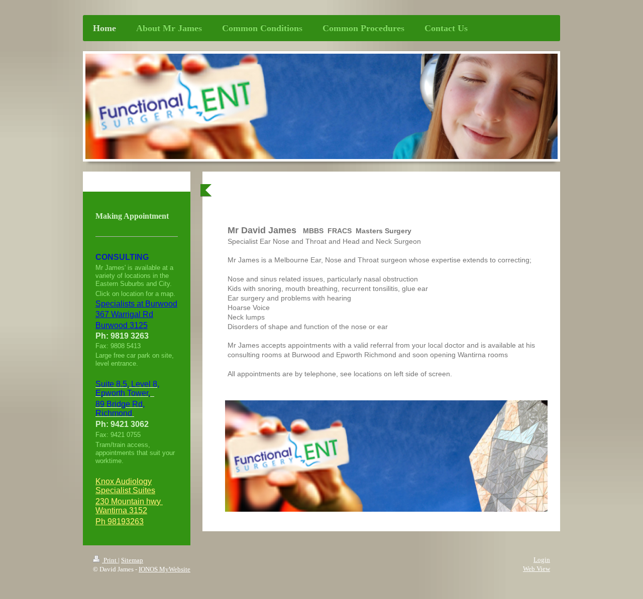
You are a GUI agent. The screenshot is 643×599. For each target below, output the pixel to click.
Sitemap (132, 560)
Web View (536, 568)
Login (541, 559)
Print (110, 560)
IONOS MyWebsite (164, 569)
